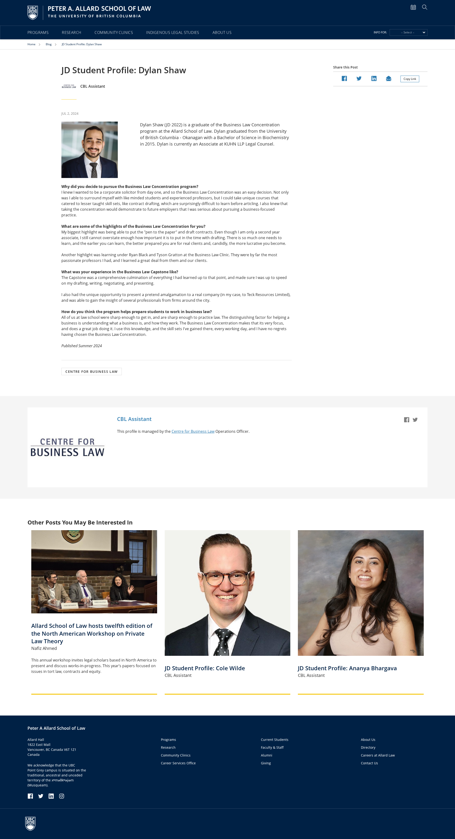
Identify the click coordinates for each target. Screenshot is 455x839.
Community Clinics (114, 32)
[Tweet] (359, 78)
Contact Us (369, 763)
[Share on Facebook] (344, 78)
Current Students (274, 739)
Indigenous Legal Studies (172, 32)
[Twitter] (416, 421)
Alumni (266, 755)
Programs (38, 32)
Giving (266, 763)
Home (31, 44)
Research (71, 32)
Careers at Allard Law (378, 755)
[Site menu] (416, 7)
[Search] (425, 7)
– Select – (407, 32)
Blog (49, 44)
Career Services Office (178, 763)
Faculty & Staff (272, 747)
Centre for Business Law (193, 431)
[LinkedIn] (53, 795)
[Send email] (388, 78)
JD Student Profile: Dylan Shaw (82, 44)
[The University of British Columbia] (33, 823)
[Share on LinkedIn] (374, 78)
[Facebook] (407, 421)
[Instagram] (61, 795)
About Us (222, 32)
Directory (368, 747)
